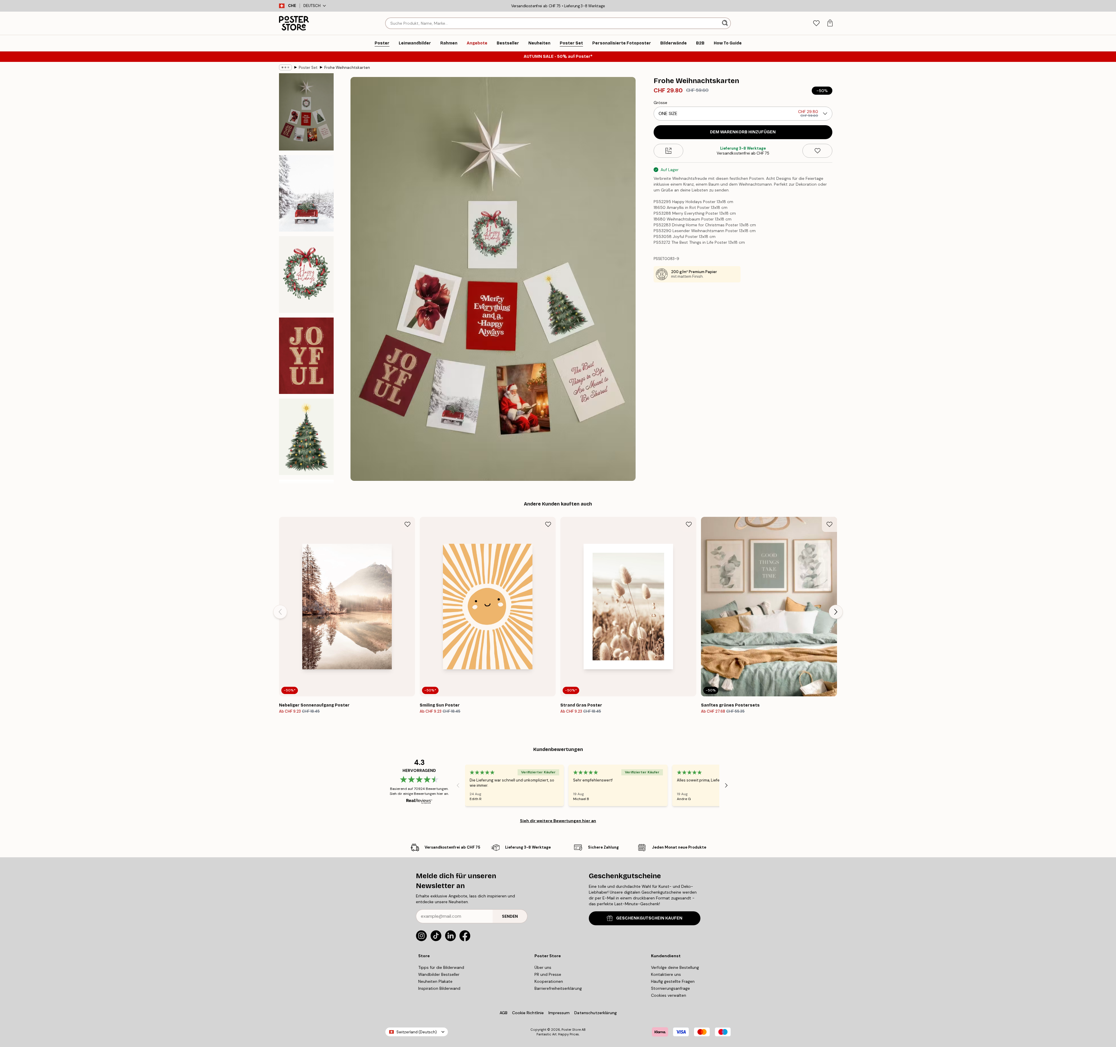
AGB (503, 1012)
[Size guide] (669, 151)
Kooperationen (548, 981)
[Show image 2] (306, 193)
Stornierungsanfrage (670, 988)
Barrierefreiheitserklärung (558, 988)
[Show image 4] (306, 356)
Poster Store (571, 1030)
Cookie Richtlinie (528, 1012)
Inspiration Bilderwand (439, 988)
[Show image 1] (306, 111)
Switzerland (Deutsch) (416, 1032)
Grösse (660, 102)
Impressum (559, 1012)
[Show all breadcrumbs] (285, 67)
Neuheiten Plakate (435, 981)
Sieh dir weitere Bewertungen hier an (558, 820)
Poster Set (308, 67)
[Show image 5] (306, 437)
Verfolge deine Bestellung (675, 967)
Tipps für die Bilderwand (441, 967)
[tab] (816, 23)
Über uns (542, 967)
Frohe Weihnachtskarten (347, 67)
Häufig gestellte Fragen (673, 981)
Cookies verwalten (668, 995)
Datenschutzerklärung (595, 1012)
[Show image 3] (306, 274)
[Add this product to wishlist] (817, 151)
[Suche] (725, 23)
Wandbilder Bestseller (438, 974)
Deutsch (312, 5)
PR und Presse (547, 974)
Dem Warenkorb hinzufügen (743, 132)
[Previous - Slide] (280, 612)
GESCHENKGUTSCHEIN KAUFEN (649, 918)
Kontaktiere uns (666, 974)
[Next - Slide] (836, 612)
